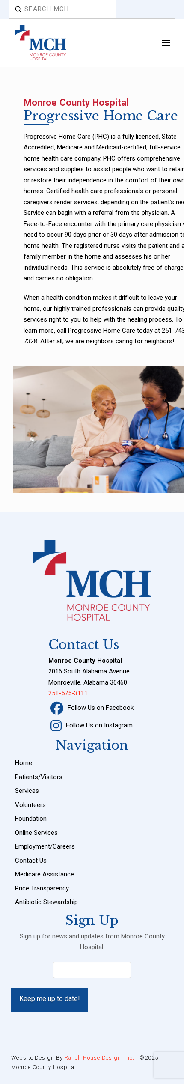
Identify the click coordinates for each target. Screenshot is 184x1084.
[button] (165, 42)
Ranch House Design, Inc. (99, 1057)
